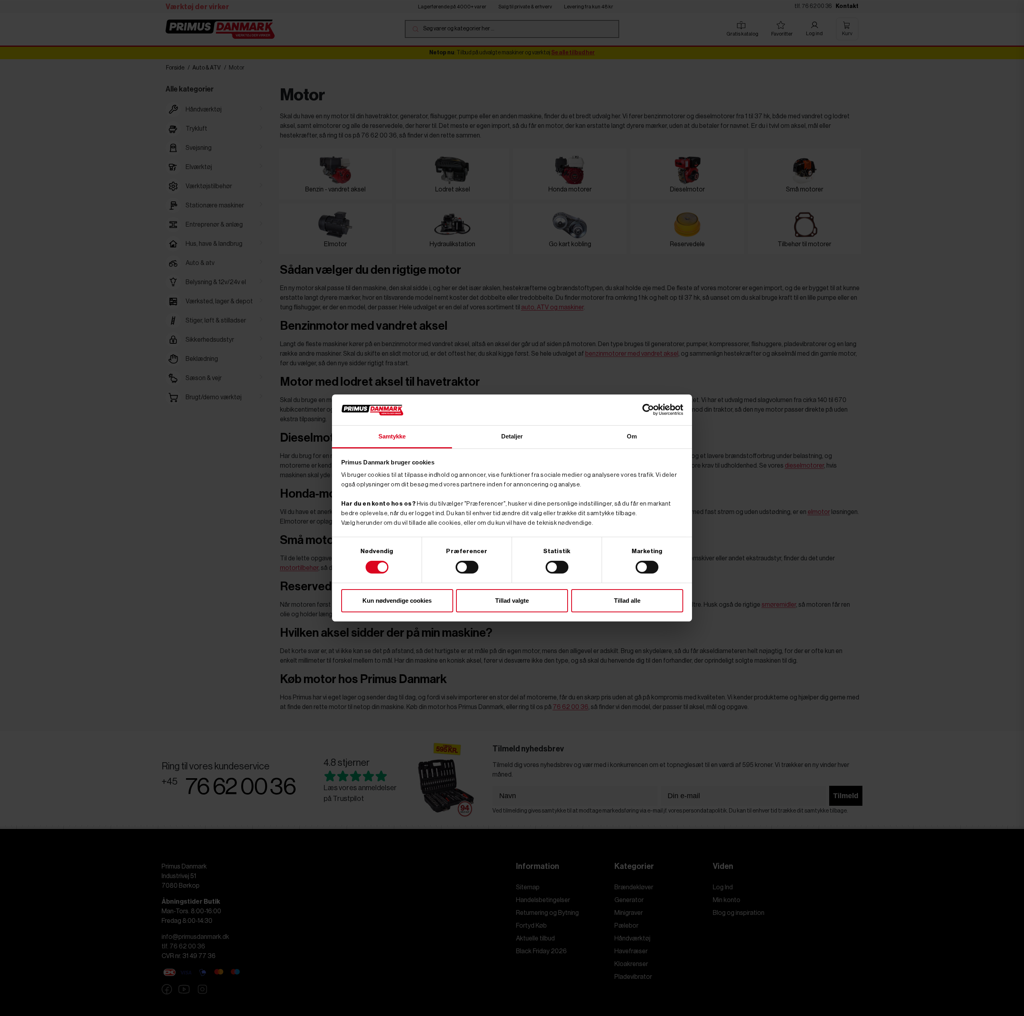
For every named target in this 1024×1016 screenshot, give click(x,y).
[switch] (467, 567)
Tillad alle (627, 600)
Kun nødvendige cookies (397, 600)
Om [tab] (632, 436)
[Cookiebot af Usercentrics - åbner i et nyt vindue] (648, 410)
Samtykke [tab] (392, 436)
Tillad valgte (512, 600)
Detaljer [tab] (512, 436)
